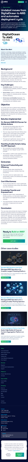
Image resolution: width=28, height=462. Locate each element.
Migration (3, 365)
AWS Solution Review (5, 352)
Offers (2, 348)
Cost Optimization (5, 350)
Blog (2, 393)
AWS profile (5, 428)
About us (3, 387)
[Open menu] (26, 2)
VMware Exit (3, 356)
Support (2, 368)
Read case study (5, 277)
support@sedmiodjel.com (7, 435)
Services (3, 362)
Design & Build (4, 354)
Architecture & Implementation (7, 366)
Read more (3, 62)
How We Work (4, 391)
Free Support (4, 359)
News (2, 395)
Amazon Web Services (6, 373)
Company (3, 385)
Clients (2, 382)
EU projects (3, 402)
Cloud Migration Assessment (7, 358)
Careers (2, 401)
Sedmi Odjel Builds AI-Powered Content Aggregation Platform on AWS (12, 332)
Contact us (21, 1)
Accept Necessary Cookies (8, 454)
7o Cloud (3, 375)
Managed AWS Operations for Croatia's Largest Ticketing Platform (13, 270)
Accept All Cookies (19, 454)
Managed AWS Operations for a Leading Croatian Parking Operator (13, 301)
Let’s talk (13, 241)
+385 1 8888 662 (6, 436)
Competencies (4, 389)
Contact (2, 397)
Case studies (6, 7)
